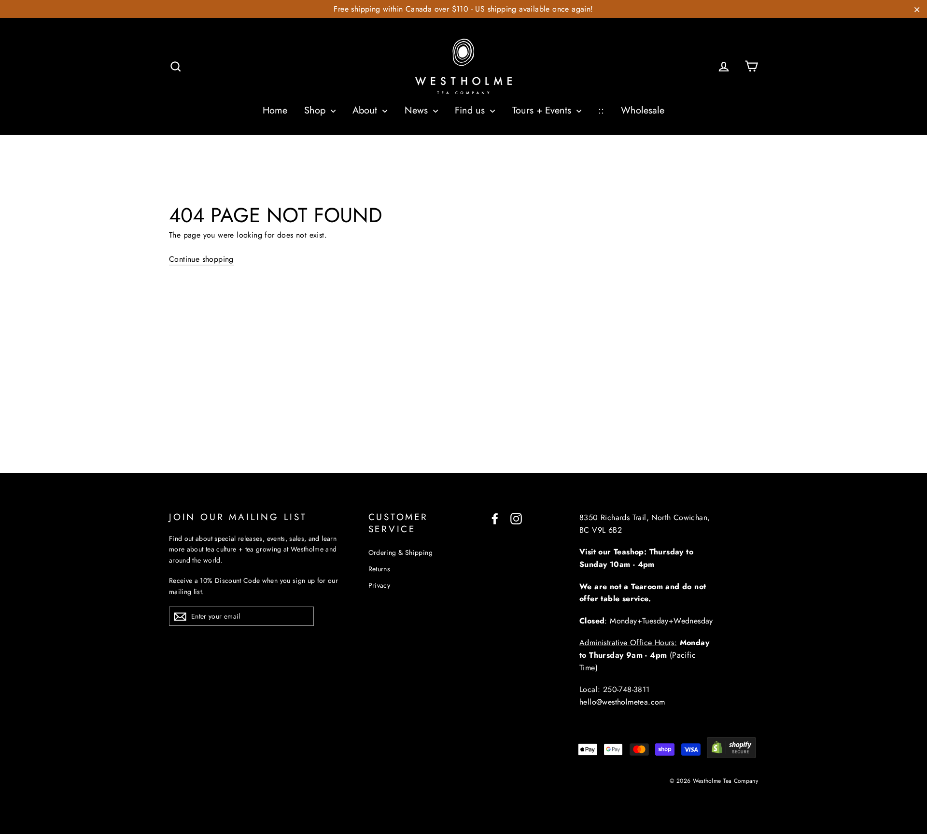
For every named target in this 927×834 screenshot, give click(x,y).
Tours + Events (543, 110)
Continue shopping (201, 259)
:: (601, 110)
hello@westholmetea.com (622, 701)
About (366, 110)
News (418, 110)
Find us (471, 110)
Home (275, 110)
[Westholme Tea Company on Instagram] (516, 517)
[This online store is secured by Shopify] (731, 755)
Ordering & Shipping (400, 552)
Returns (379, 569)
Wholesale (642, 110)
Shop (316, 110)
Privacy (379, 585)
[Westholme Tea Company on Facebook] (495, 517)
